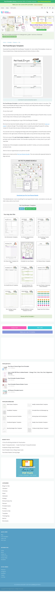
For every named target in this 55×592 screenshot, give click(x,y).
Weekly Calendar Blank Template (40, 404)
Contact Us (3, 554)
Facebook (3, 573)
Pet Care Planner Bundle (23, 154)
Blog (2, 534)
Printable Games (6, 506)
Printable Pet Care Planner (27, 261)
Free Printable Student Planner (16, 378)
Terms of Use (4, 556)
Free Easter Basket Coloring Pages (11, 452)
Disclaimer (3, 559)
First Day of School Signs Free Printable (18, 366)
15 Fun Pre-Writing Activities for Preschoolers (13, 442)
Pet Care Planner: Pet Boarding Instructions (27, 286)
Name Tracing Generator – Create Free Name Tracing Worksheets (19, 445)
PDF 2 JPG (40, 328)
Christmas (4, 491)
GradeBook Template (12, 410)
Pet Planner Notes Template (43, 261)
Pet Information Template (11, 237)
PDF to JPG (13, 8)
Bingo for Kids (6, 486)
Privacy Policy (4, 557)
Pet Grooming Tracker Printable (43, 237)
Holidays (4, 498)
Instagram (3, 571)
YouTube (3, 577)
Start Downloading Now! (44, 1)
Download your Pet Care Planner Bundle (27, 195)
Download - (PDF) (31, 208)
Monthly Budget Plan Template (14, 428)
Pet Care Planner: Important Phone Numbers (43, 286)
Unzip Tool (14, 328)
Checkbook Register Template (14, 422)
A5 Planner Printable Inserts (15, 390)
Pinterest (3, 569)
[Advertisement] (27, 348)
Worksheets (5, 521)
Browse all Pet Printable (27, 316)
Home (2, 8)
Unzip (7, 8)
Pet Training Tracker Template (11, 310)
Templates (13, 368)
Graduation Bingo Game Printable (10, 447)
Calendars (13, 392)
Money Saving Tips (7, 501)
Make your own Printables (27, 332)
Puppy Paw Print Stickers (43, 309)
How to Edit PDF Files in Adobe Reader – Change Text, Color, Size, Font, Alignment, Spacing (30, 373)
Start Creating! (38, 4)
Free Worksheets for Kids (9, 36)
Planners (12, 375)
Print (22, 208)
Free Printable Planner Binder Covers (18, 384)
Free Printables (4, 536)
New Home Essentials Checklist (14, 416)
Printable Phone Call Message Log (40, 410)
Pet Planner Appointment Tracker (27, 237)
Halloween (5, 496)
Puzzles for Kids (6, 511)
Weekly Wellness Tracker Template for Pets (27, 310)
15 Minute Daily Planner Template (40, 428)
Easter (4, 493)
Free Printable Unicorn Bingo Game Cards (12, 450)
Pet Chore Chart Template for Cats (11, 261)
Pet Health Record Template (11, 285)
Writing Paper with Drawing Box (39, 416)
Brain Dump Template (12, 404)
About (2, 552)
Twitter (2, 575)
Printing (4, 508)
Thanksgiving (5, 516)
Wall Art (4, 518)
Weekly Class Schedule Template (39, 422)
